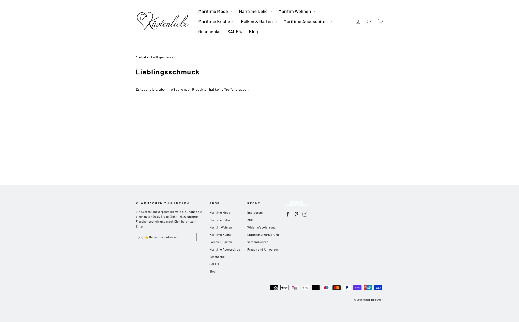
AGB (250, 220)
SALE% (234, 31)
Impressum (255, 212)
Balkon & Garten (257, 21)
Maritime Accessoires (306, 21)
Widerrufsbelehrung (261, 227)
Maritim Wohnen (295, 11)
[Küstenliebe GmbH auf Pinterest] (296, 214)
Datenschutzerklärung (263, 234)
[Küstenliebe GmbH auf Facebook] (287, 214)
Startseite (142, 57)
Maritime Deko (254, 11)
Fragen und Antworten (263, 249)
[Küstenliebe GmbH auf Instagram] (304, 214)
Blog (253, 31)
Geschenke (209, 31)
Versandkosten (257, 242)
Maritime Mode (213, 11)
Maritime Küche (214, 21)
